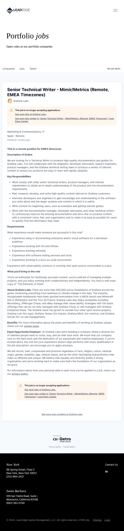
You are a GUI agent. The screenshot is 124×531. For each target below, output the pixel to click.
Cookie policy (69, 447)
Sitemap (97, 519)
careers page (31, 326)
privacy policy (20, 373)
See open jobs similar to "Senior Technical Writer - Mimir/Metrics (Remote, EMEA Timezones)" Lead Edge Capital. (64, 120)
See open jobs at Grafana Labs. (31, 114)
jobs (22, 68)
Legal (107, 519)
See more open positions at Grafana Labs (62, 414)
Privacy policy (55, 447)
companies (8, 68)
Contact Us (111, 464)
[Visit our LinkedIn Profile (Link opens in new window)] (111, 471)
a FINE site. (84, 519)
